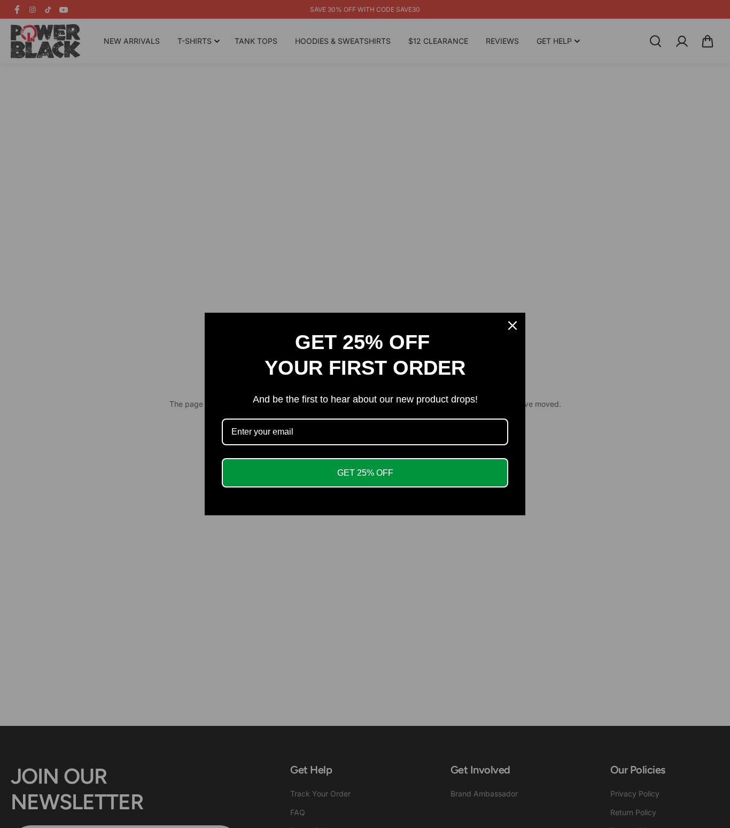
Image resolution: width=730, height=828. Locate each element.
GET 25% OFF (365, 472)
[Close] (512, 325)
